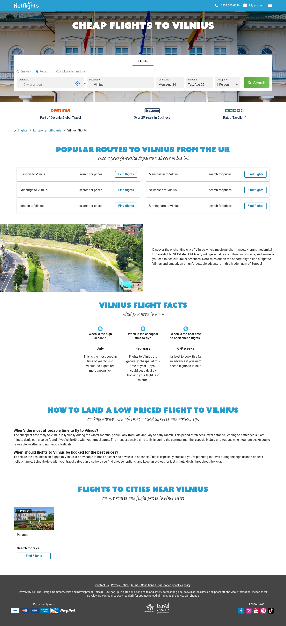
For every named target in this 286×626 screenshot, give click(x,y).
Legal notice (164, 585)
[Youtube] (256, 610)
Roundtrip (45, 71)
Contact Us (102, 585)
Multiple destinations (72, 71)
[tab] (143, 61)
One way (25, 71)
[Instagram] (249, 610)
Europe (38, 130)
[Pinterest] (263, 610)
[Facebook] (241, 610)
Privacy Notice (120, 585)
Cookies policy (181, 585)
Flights (22, 130)
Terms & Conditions (143, 585)
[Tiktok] (271, 610)
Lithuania (55, 130)
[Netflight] (26, 5)
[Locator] (77, 83)
